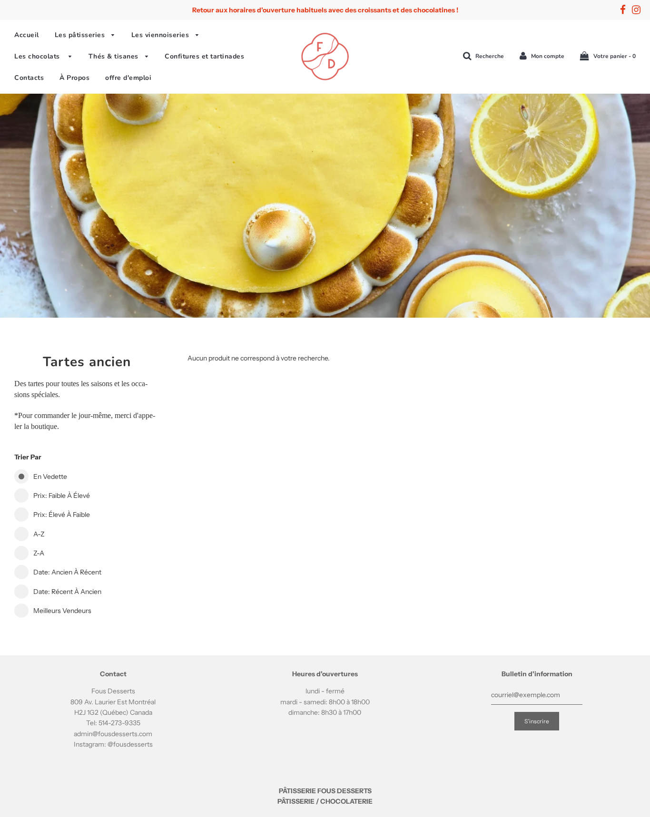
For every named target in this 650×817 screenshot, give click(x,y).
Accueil (26, 34)
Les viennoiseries (161, 34)
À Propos (74, 77)
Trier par (27, 457)
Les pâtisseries (81, 34)
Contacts (29, 77)
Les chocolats (39, 56)
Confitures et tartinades (204, 56)
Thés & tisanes (115, 56)
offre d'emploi (128, 77)
